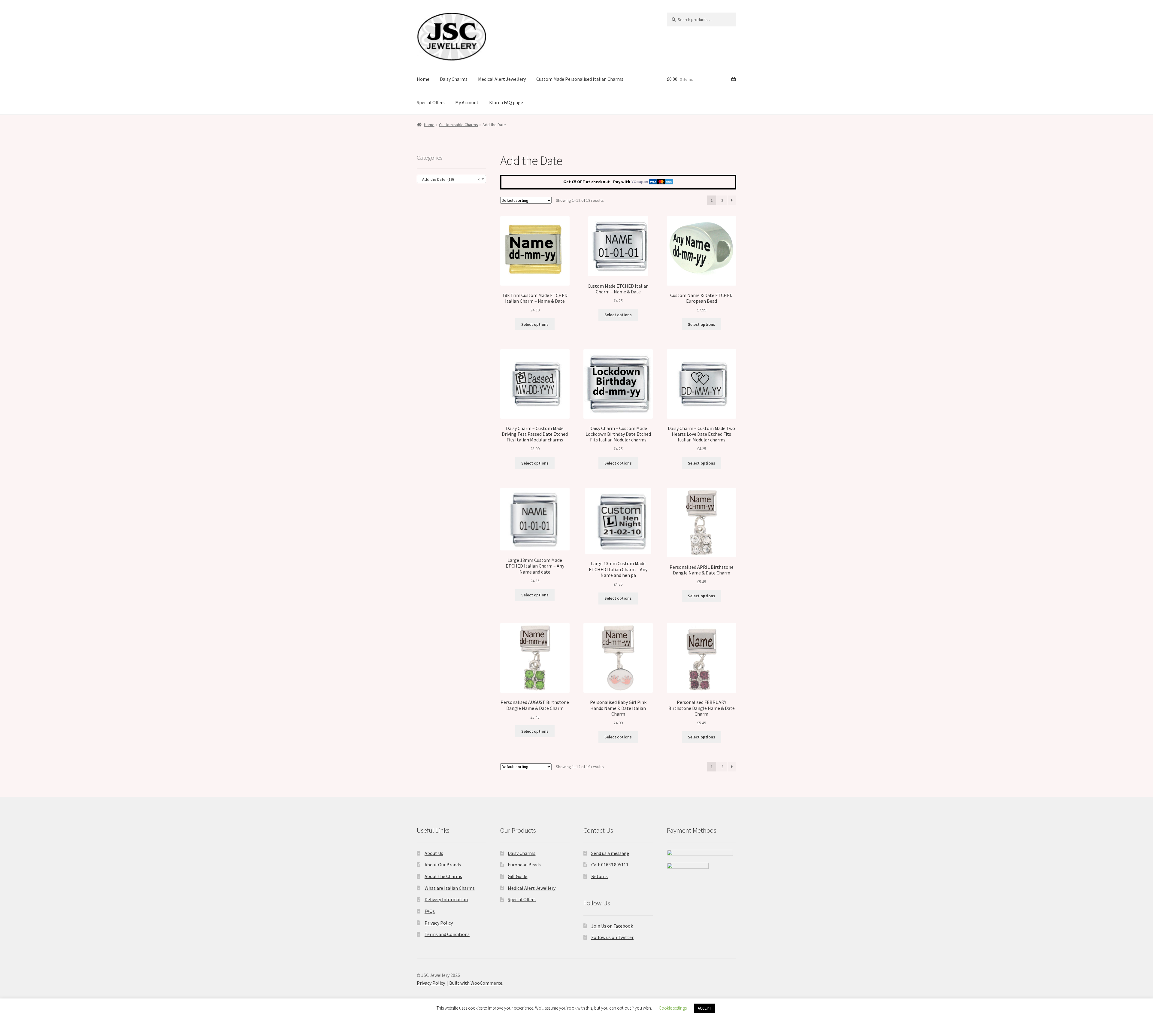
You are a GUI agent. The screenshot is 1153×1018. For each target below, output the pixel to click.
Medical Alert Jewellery (502, 79)
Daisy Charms (454, 79)
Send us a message (610, 853)
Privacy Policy (439, 923)
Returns (599, 876)
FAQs (430, 911)
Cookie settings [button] (673, 1008)
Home (423, 79)
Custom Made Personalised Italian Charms (579, 79)
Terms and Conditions (447, 934)
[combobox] (451, 179)
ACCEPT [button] (704, 1008)
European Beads (524, 865)
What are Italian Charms (450, 888)
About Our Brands (443, 865)
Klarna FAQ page (506, 102)
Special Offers (431, 102)
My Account (467, 102)
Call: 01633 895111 (609, 865)
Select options (535, 324)
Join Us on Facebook (612, 926)
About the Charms (443, 876)
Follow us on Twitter (612, 937)
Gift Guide (517, 876)
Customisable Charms (458, 124)
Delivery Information (446, 899)
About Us (434, 853)
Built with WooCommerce (475, 983)
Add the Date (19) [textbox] (449, 179)
